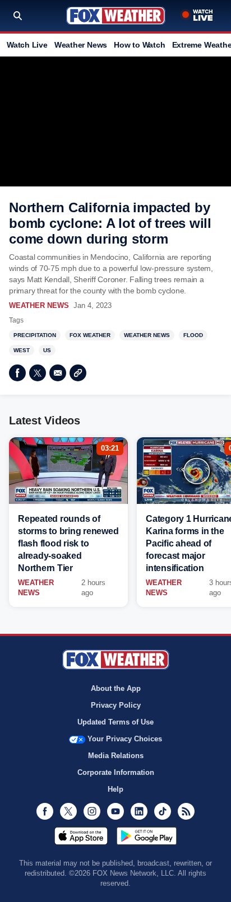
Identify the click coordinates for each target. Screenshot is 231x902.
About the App (116, 688)
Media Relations (116, 755)
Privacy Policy (116, 705)
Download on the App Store (81, 836)
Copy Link (78, 372)
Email (57, 372)
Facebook (17, 372)
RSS (186, 811)
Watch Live (27, 44)
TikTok (162, 811)
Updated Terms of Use (115, 722)
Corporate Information (115, 772)
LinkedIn (139, 811)
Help (115, 789)
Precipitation (34, 335)
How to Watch (139, 44)
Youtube (115, 811)
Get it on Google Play (147, 836)
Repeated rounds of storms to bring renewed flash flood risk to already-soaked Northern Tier (68, 543)
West (21, 350)
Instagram (92, 811)
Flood (193, 335)
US (47, 350)
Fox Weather (115, 16)
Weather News (80, 44)
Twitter (37, 372)
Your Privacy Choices (124, 739)
